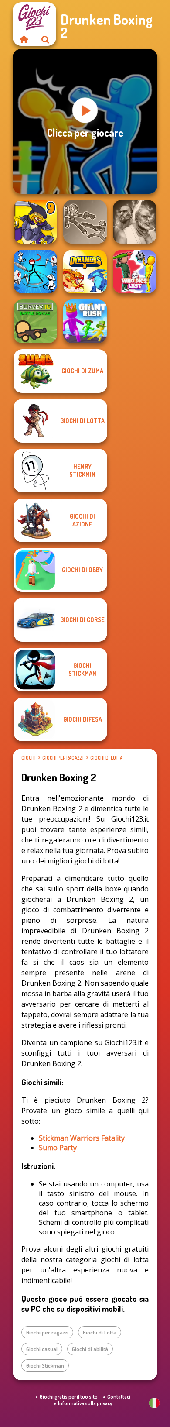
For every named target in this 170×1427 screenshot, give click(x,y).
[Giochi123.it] (23, 39)
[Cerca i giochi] (45, 39)
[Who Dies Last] (134, 271)
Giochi (28, 758)
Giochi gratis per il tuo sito (69, 1396)
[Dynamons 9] (35, 222)
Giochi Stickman (45, 1365)
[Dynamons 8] (85, 271)
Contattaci (118, 1396)
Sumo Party (58, 1147)
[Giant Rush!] (85, 321)
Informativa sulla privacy (85, 1403)
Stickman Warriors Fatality (82, 1138)
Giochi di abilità (90, 1348)
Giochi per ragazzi (63, 758)
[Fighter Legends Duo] (134, 222)
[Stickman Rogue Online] (35, 271)
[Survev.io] (35, 321)
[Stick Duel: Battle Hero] (85, 222)
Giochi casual (42, 1348)
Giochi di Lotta (106, 758)
